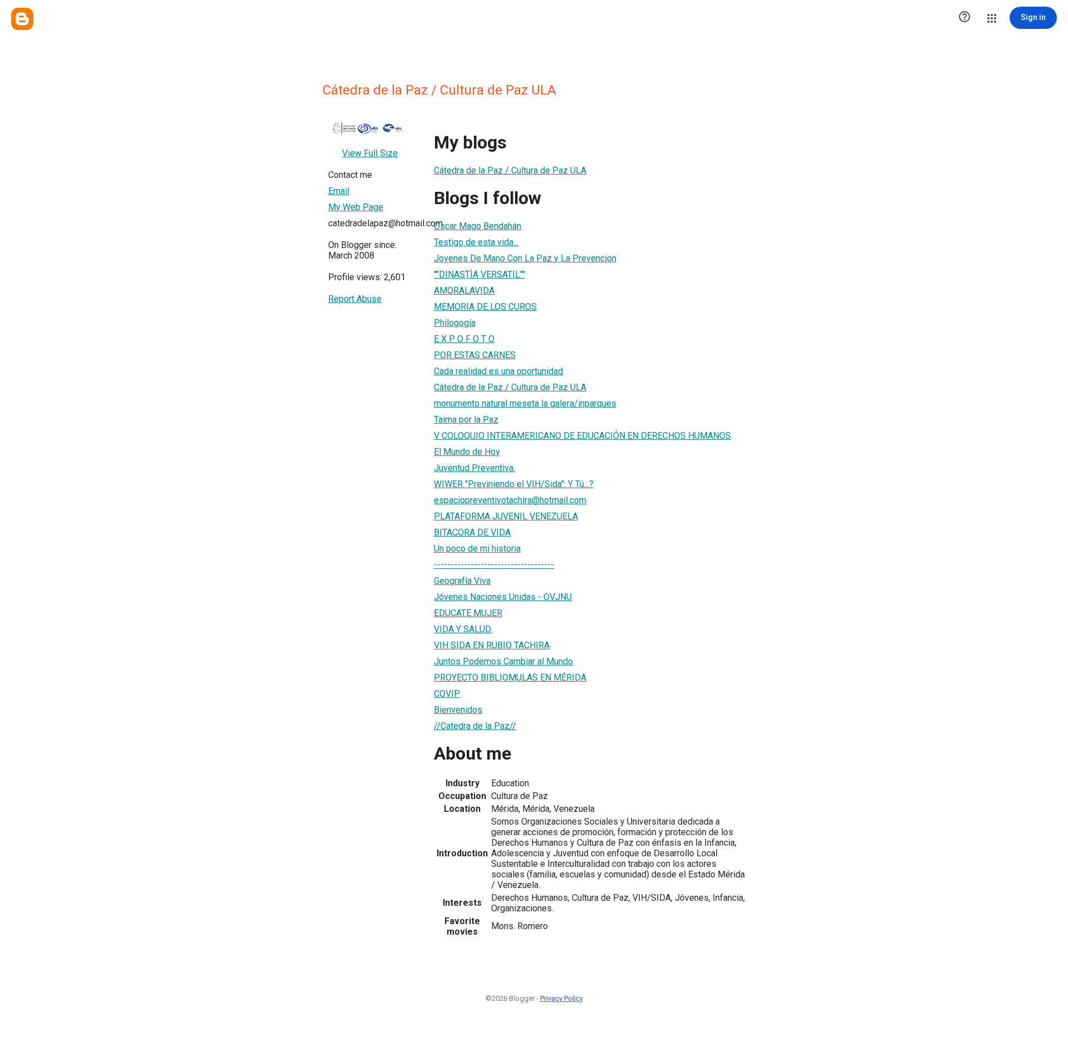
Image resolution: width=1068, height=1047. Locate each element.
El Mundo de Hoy (467, 451)
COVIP (447, 693)
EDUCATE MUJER (468, 613)
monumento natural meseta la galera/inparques (525, 403)
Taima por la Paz (466, 419)
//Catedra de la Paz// (475, 726)
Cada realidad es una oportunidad (498, 371)
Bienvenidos (458, 709)
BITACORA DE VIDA (472, 532)
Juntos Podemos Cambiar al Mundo (503, 661)
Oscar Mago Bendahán (477, 226)
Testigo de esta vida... (476, 242)
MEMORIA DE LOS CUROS (485, 306)
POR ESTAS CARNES (475, 355)
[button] (964, 17)
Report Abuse (355, 299)
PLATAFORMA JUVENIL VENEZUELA (506, 516)
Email (338, 191)
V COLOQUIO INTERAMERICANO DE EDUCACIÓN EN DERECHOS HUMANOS (582, 435)
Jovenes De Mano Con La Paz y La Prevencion (525, 258)
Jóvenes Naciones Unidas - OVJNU (503, 597)
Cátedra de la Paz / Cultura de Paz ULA (510, 170)
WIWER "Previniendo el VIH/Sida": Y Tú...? (514, 484)
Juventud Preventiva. (474, 468)
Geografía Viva (462, 580)
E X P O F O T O (464, 339)
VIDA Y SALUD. (463, 629)
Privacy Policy (561, 998)
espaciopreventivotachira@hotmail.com (510, 500)
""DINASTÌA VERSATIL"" (479, 274)
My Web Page (355, 207)
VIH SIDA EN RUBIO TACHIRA (492, 645)
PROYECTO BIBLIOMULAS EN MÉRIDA (510, 677)
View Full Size (370, 153)
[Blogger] (22, 19)
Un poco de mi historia (477, 548)
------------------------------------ (494, 564)
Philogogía (455, 322)
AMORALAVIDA (464, 290)
